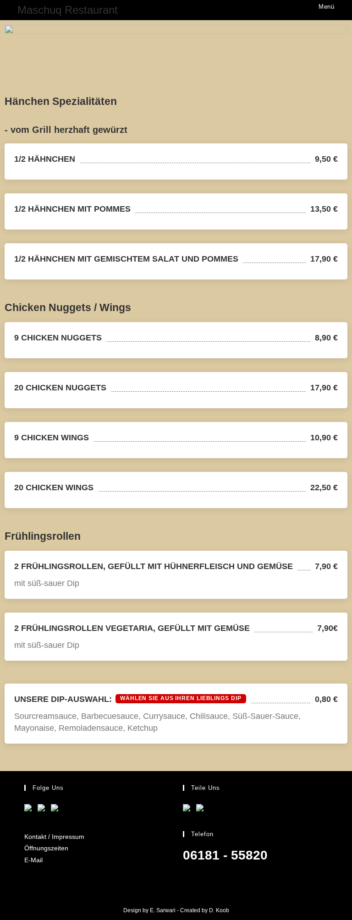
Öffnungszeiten (46, 848)
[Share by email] (201, 809)
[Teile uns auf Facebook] (188, 809)
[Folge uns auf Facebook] (29, 809)
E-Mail (33, 860)
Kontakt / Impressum (54, 836)
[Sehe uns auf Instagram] (56, 809)
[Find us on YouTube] (43, 809)
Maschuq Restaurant (67, 10)
